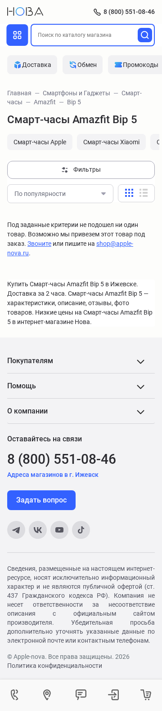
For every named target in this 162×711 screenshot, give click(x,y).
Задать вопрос (41, 500)
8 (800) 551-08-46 (129, 11)
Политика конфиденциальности (54, 665)
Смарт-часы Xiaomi (111, 142)
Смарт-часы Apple (40, 142)
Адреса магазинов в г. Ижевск (53, 474)
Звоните (39, 243)
